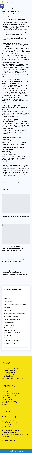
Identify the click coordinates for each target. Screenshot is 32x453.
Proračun (7, 298)
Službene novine (9, 343)
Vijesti (14, 13)
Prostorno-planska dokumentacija (15, 304)
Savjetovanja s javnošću (11, 316)
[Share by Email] (19, 182)
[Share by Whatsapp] (13, 182)
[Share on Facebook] (4, 182)
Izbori (6, 346)
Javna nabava (8, 301)
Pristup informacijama (11, 310)
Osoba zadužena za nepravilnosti (14, 313)
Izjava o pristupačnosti (9, 440)
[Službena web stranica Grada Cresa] (8, 2)
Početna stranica (6, 13)
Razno (18, 13)
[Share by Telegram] (16, 182)
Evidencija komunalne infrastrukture (11, 326)
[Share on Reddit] (10, 182)
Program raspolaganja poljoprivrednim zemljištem (12, 331)
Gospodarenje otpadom (11, 340)
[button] (2, 6)
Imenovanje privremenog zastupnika (12, 336)
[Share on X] (7, 182)
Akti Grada (7, 295)
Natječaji (7, 307)
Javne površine (9, 322)
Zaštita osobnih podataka (12, 319)
